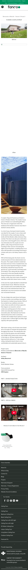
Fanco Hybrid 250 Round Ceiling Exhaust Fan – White (7, 446)
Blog (6, 3)
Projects (23, 1)
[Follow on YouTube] (17, 501)
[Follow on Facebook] (5, 501)
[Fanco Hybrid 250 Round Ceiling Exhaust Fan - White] (7, 437)
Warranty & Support (12, 3)
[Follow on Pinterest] (11, 501)
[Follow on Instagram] (8, 501)
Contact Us (20, 3)
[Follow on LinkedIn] (14, 501)
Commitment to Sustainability (14, 1)
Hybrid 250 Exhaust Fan (8, 370)
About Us (4, 1)
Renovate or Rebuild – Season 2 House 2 (14, 16)
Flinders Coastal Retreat (8, 350)
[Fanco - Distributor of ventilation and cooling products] (14, 7)
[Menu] (2, 7)
